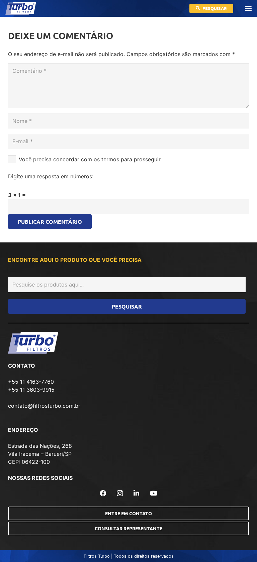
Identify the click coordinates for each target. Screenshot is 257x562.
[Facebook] (103, 493)
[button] (248, 8)
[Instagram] (120, 493)
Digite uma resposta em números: (50, 176)
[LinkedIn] (136, 493)
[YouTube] (153, 493)
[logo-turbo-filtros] (20, 8)
